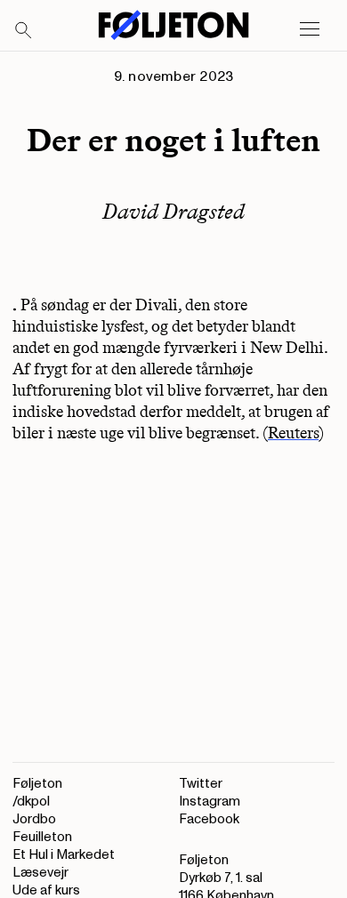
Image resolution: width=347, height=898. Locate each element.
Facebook (209, 819)
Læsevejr (40, 872)
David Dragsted (173, 211)
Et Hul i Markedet (63, 855)
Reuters (293, 433)
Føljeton (37, 783)
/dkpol (31, 801)
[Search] (24, 31)
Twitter (200, 783)
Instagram (209, 801)
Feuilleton (42, 837)
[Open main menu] (310, 29)
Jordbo (34, 819)
